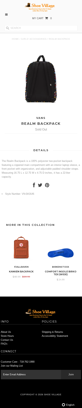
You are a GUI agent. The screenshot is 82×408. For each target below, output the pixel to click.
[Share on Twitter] (40, 186)
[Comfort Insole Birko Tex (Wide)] (60, 261)
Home (15, 39)
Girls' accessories (34, 39)
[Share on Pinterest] (47, 186)
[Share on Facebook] (34, 186)
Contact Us (7, 339)
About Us (6, 332)
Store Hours (7, 335)
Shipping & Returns (52, 332)
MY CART (42, 18)
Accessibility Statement (55, 335)
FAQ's (4, 343)
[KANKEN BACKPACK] (21, 261)
